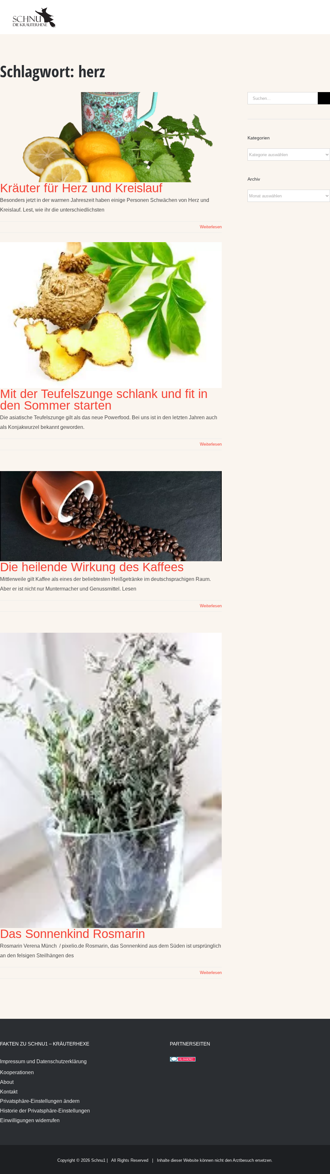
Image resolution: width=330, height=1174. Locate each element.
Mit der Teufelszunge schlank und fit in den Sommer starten (104, 399)
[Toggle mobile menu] (317, 13)
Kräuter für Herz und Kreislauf (81, 188)
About (7, 1082)
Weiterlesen (211, 226)
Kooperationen (17, 1072)
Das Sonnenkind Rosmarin (72, 934)
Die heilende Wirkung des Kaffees (92, 567)
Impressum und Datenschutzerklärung (43, 1061)
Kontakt (8, 1091)
